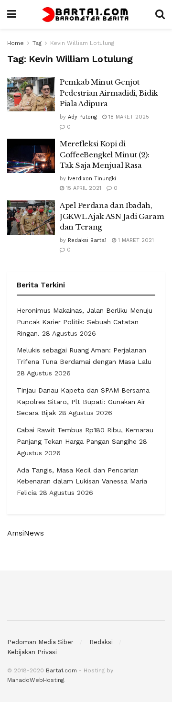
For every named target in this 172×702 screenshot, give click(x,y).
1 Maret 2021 (135, 240)
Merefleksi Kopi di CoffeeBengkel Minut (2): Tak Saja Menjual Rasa (105, 154)
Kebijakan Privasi (32, 652)
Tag (37, 43)
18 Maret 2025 (128, 117)
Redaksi (101, 642)
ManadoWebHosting (35, 680)
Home (15, 43)
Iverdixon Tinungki (92, 179)
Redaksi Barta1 (87, 240)
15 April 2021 (82, 188)
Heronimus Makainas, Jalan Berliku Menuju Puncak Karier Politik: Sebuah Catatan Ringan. (84, 322)
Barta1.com (61, 670)
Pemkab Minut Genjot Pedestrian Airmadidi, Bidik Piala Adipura (109, 92)
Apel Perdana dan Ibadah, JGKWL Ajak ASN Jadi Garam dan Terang (112, 216)
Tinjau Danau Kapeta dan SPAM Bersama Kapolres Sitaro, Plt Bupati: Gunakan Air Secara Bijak (83, 401)
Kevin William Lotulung (82, 43)
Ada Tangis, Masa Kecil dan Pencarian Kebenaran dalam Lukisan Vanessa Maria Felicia (82, 481)
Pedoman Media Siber (40, 642)
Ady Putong (82, 117)
